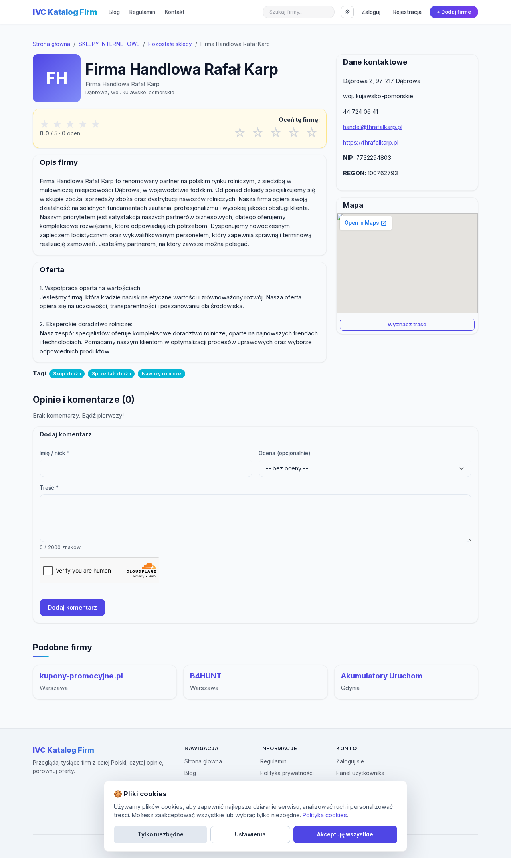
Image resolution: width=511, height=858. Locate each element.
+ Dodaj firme (453, 12)
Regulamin (142, 12)
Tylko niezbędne (161, 834)
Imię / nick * (54, 453)
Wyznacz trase (407, 324)
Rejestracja (407, 12)
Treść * (49, 488)
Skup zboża (67, 373)
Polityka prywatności (287, 773)
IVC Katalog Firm (65, 12)
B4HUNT (206, 675)
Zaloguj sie (350, 761)
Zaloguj (371, 12)
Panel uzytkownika (360, 773)
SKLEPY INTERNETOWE (109, 44)
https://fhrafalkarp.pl (370, 142)
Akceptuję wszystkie (345, 834)
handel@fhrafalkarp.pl (372, 127)
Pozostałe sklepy (170, 44)
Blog (114, 12)
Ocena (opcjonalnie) (285, 453)
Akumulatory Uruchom (381, 675)
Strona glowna (203, 761)
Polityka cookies (325, 815)
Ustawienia (250, 834)
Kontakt (174, 12)
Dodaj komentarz (72, 607)
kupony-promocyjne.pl (81, 675)
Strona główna (51, 44)
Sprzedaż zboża (111, 373)
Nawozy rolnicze (161, 373)
